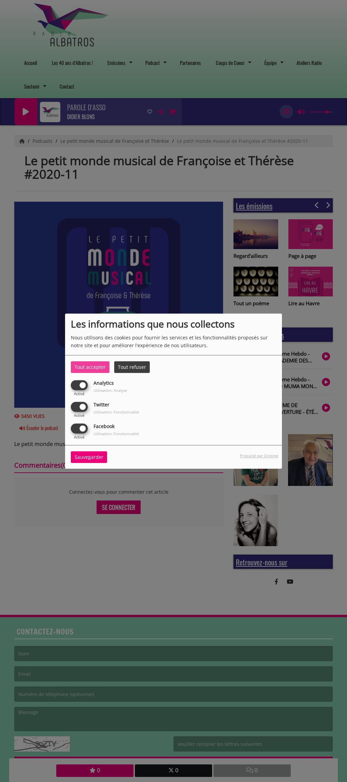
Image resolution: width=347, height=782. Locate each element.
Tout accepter (90, 367)
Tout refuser (132, 367)
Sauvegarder (89, 457)
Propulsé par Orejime (259, 455)
